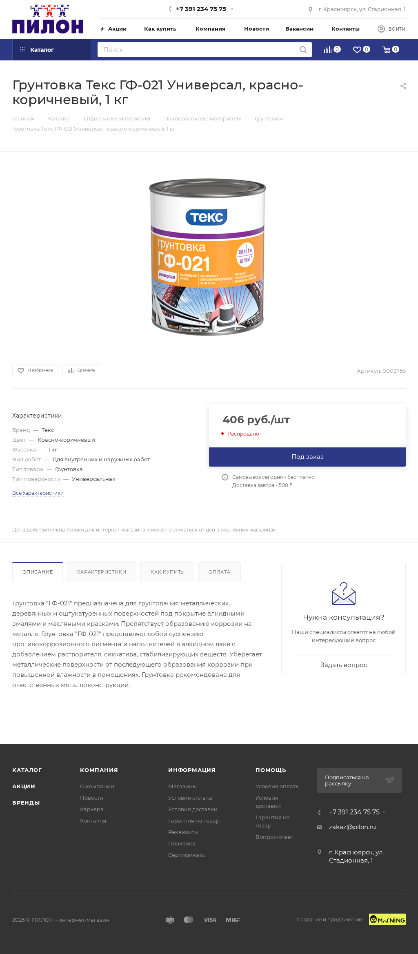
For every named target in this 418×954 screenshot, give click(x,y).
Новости (91, 797)
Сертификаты (187, 855)
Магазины (182, 786)
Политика (182, 843)
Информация (192, 770)
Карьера (92, 809)
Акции (24, 786)
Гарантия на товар (194, 820)
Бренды (26, 802)
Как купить (167, 572)
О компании (97, 786)
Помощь (271, 770)
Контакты (93, 820)
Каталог (27, 770)
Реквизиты (183, 832)
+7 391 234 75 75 (201, 9)
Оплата (220, 572)
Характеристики (101, 572)
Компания (99, 770)
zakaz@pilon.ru (352, 827)
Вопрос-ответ (274, 837)
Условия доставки (193, 809)
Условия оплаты (190, 797)
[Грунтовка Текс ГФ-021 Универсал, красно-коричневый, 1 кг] (209, 257)
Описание (37, 572)
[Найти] (303, 49)
